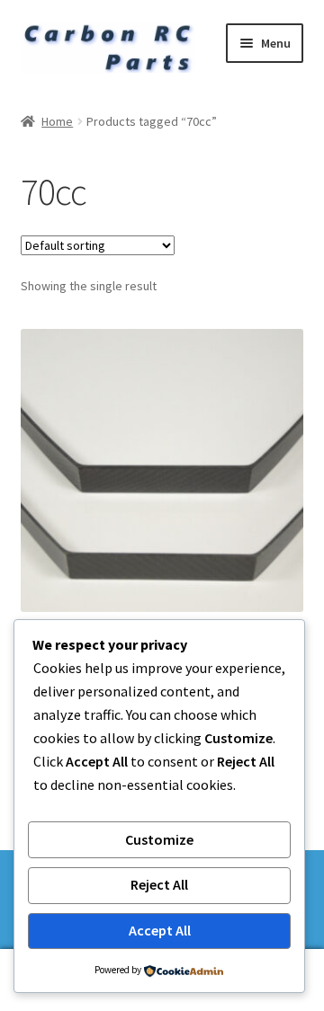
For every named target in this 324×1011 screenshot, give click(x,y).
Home (57, 121)
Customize (159, 839)
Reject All (159, 884)
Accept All (160, 930)
